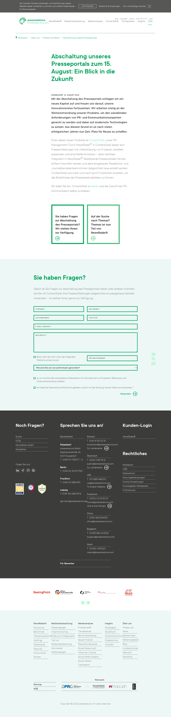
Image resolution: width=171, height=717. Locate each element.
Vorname (40, 309)
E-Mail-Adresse (43, 327)
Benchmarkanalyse (87, 635)
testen (95, 186)
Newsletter (123, 19)
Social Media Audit (87, 648)
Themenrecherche (43, 636)
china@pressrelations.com (99, 521)
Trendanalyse (128, 21)
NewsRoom (110, 632)
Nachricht (41, 335)
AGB (125, 469)
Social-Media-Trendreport (85, 663)
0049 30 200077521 (72, 471)
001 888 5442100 (97, 479)
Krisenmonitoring (59, 632)
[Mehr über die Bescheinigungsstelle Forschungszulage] (31, 487)
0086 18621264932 (98, 517)
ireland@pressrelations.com (100, 552)
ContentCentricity (114, 636)
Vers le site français (96, 506)
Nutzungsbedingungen (134, 477)
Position (93, 318)
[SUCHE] (153, 359)
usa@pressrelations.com (98, 483)
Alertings (38, 640)
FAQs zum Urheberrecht (63, 636)
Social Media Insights (88, 657)
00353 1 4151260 (97, 548)
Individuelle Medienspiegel (58, 650)
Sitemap (38, 684)
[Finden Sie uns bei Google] (33, 470)
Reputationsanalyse (87, 644)
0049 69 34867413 (71, 482)
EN (139, 19)
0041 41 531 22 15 (97, 441)
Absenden (125, 394)
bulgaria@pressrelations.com (101, 537)
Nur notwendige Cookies (134, 6)
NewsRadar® (55, 21)
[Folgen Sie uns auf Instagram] (28, 470)
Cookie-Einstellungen (133, 481)
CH (144, 19)
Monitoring (39, 627)
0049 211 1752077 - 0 (72, 459)
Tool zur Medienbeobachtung (61, 642)
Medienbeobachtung (74, 21)
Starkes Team (129, 635)
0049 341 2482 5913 (71, 493)
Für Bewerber (67, 563)
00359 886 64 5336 (99, 533)
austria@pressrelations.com (100, 464)
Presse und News (51, 38)
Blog (116, 19)
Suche (19, 436)
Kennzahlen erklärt (25, 445)
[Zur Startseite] (34, 22)
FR (141, 19)
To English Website (96, 486)
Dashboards (39, 644)
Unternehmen (42, 318)
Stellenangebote (131, 640)
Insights (141, 21)
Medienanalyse (95, 21)
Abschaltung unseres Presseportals (80, 38)
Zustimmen (88, 6)
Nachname (94, 309)
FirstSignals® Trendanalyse (84, 629)
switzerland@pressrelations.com (102, 444)
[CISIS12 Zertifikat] (42, 488)
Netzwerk (127, 652)
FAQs (18, 441)
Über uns (150, 23)
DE (137, 19)
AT (146, 19)
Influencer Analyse (87, 652)
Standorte (127, 657)
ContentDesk (112, 21)
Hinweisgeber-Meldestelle (135, 486)
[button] (82, 602)
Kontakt (131, 19)
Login (151, 19)
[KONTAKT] (153, 363)
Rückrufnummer (97, 358)
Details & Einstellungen (109, 6)
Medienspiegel (58, 627)
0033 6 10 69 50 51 (98, 498)
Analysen (109, 644)
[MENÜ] (153, 354)
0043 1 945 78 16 (97, 460)
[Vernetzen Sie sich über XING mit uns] (23, 470)
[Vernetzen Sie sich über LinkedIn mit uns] (18, 470)
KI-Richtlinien (129, 490)
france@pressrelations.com (100, 502)
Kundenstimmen (130, 648)
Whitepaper (110, 627)
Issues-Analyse (85, 640)
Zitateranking (111, 640)
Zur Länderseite (94, 448)
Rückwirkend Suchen (40, 655)
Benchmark (39, 632)
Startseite (23, 38)
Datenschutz (129, 473)
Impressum (128, 465)
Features (38, 649)
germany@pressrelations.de (73, 501)
